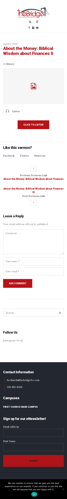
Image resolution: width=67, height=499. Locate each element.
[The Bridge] (33, 12)
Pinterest (39, 155)
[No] (63, 489)
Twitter (24, 155)
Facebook (8, 155)
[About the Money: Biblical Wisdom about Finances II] (33, 86)
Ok (34, 494)
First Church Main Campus (20, 406)
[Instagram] (33, 27)
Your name (12, 261)
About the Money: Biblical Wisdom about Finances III (33, 190)
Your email (12, 271)
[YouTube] (37, 27)
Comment (11, 233)
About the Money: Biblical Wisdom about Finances (33, 178)
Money (10, 63)
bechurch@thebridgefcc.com (23, 380)
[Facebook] (29, 27)
